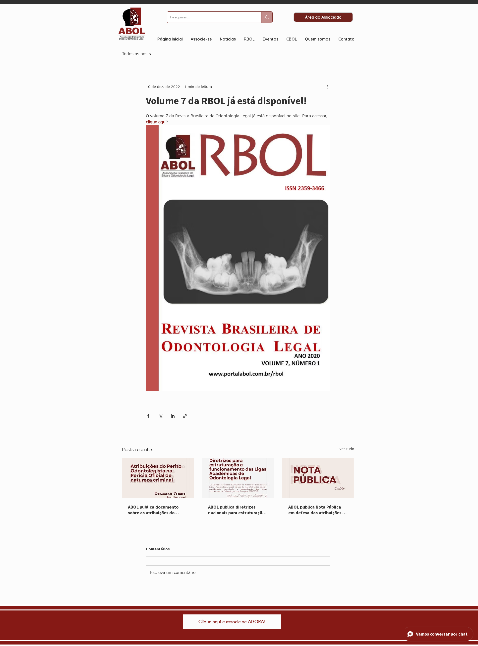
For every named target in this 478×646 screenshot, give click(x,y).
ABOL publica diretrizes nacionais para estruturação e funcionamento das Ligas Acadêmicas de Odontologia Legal (236, 510)
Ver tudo (346, 449)
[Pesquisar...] (266, 17)
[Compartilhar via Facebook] (148, 416)
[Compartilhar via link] (184, 416)
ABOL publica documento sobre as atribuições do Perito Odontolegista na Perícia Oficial (153, 510)
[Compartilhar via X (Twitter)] (160, 416)
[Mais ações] (327, 87)
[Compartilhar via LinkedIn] (172, 416)
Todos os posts (136, 54)
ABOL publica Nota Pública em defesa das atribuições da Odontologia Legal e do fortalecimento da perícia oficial (318, 510)
